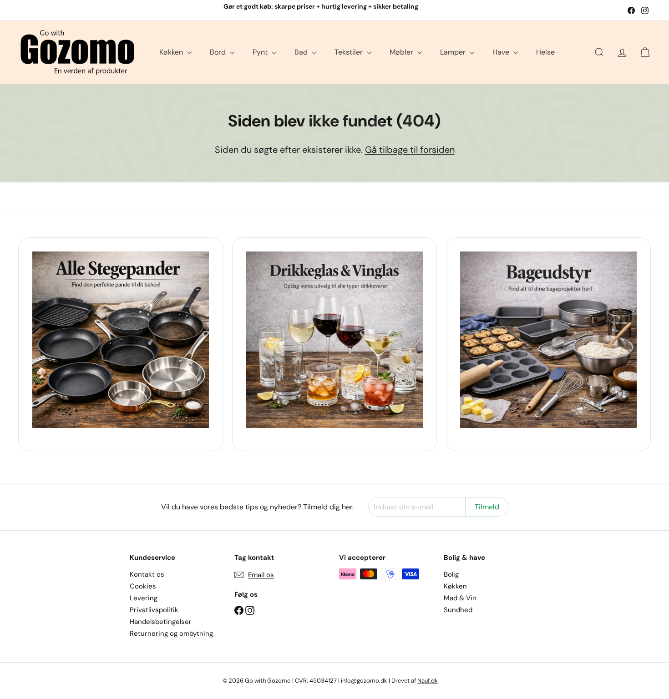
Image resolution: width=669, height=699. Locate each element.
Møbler (402, 52)
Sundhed (458, 609)
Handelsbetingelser (161, 621)
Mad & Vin (460, 598)
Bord (219, 52)
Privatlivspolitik (154, 609)
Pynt (261, 52)
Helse (545, 52)
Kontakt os (147, 574)
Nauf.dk (427, 680)
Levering (143, 598)
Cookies (143, 586)
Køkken (172, 52)
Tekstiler (349, 52)
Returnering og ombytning (171, 633)
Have (501, 52)
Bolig (451, 574)
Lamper (453, 52)
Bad (301, 52)
